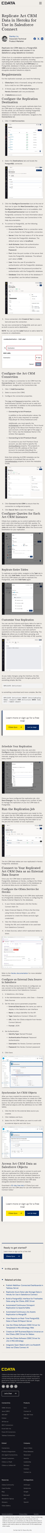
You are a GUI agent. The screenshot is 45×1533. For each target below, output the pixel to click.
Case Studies (6, 1488)
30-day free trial (17, 1185)
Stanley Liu (13, 36)
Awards (26, 1458)
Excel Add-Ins (6, 1429)
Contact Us (27, 1472)
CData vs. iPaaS (7, 1462)
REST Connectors (7, 1425)
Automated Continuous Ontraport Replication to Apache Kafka (20, 1306)
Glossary (5, 1502)
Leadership (27, 1462)
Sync (25, 1408)
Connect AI (27, 1411)
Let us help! (32, 727)
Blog (3, 1492)
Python (4, 1418)
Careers (26, 1469)
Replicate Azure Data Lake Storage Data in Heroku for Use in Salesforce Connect (24, 1293)
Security (36, 1514)
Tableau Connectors (8, 1435)
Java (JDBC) (6, 1411)
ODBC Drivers (6, 1408)
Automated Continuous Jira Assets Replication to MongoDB (21, 1313)
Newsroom (27, 1455)
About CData (28, 1448)
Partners (26, 1465)
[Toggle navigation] (40, 3)
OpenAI (26, 1502)
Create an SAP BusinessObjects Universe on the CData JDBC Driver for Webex (24, 1332)
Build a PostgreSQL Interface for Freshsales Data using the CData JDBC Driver (24, 1299)
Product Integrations (8, 1451)
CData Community (8, 1485)
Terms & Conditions (7, 1514)
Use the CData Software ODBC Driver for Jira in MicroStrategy (23, 1339)
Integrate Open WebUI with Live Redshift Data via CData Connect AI (23, 1346)
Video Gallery (6, 1506)
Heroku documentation (19, 973)
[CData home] (10, 3)
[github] (11, 1386)
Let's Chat (8, 1393)
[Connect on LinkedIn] (42, 39)
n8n (25, 1499)
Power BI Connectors (8, 1432)
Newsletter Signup (8, 1499)
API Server (5, 1422)
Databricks (27, 1488)
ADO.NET (5, 1415)
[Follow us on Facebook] (35, 39)
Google (26, 1492)
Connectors (5, 1448)
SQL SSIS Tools (28, 1415)
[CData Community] (15, 1386)
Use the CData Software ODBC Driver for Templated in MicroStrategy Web (23, 1326)
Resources (5, 1495)
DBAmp (26, 1418)
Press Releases (28, 1451)
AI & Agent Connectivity (10, 1455)
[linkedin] (3, 1386)
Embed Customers (8, 1458)
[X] (7, 1386)
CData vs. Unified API (8, 1465)
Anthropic (27, 1485)
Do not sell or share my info (22, 1530)
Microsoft (27, 1495)
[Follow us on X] (38, 39)
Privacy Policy (23, 1514)
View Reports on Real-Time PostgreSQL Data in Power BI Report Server (22, 1319)
